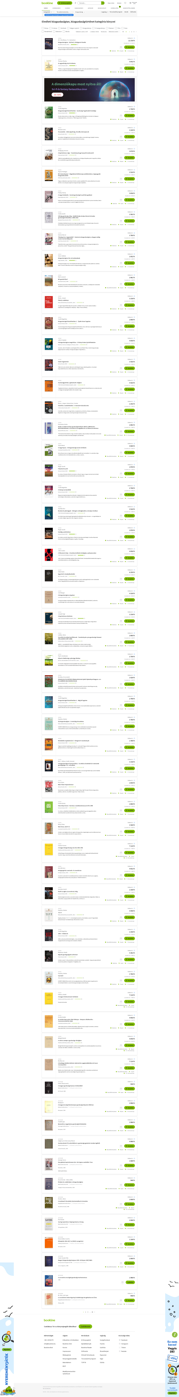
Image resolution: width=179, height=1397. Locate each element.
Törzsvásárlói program (116, 12)
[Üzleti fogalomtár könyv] (49, 365)
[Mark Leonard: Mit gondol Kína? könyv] (49, 280)
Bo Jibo (60, 1295)
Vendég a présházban (64, 532)
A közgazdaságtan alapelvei (66, 595)
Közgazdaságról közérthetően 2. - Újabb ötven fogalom (74, 321)
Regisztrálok (111, 3)
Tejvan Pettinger (62, 171)
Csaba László (61, 214)
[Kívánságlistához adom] (121, 47)
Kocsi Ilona (61, 782)
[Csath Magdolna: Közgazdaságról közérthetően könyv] (49, 112)
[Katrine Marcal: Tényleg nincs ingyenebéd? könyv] (49, 239)
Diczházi (60, 677)
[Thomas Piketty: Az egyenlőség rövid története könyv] (49, 64)
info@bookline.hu (49, 1344)
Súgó (101, 1359)
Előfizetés (133, 12)
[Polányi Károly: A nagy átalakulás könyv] (49, 196)
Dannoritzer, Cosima (72, 403)
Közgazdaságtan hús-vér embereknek (69, 258)
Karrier (65, 1347)
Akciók (126, 12)
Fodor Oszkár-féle (63, 1258)
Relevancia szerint (113, 31)
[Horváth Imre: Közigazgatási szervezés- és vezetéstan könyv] (49, 872)
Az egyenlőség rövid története (67, 63)
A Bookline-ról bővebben (71, 1340)
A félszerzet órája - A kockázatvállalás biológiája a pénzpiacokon (77, 553)
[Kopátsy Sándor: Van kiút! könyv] (49, 978)
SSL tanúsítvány (47, 1388)
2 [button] (131, 32)
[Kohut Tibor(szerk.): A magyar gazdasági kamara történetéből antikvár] (49, 1088)
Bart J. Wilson (62, 761)
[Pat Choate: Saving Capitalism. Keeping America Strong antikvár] (49, 1224)
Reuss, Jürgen (62, 403)
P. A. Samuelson (71, 40)
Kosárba (130, 47)
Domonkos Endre (63, 424)
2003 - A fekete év (63, 933)
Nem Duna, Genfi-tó (64, 827)
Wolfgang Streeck (63, 150)
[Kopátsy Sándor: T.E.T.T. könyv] (49, 914)
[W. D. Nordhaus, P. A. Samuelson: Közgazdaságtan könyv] (49, 43)
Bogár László (61, 466)
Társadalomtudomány (63, 12)
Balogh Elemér (62, 1038)
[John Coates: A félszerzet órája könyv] (49, 555)
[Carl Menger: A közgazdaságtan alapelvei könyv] (49, 597)
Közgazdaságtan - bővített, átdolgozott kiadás (72, 42)
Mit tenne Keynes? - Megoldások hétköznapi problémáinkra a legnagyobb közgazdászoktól (79, 174)
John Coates (61, 550)
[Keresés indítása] (103, 3)
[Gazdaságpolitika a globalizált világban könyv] (49, 385)
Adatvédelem (67, 1362)
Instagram (124, 1344)
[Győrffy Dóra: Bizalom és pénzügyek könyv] (49, 513)
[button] (136, 32)
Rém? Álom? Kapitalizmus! (65, 784)
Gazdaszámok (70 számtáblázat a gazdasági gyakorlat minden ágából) (79, 1143)
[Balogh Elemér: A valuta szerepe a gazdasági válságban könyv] (49, 1042)
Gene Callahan (62, 256)
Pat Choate (61, 1219)
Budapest (60, 1102)
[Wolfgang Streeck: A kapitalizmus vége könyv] (49, 154)
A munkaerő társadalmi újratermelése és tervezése (73, 1201)
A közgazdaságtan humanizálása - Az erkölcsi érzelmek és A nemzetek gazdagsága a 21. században (78, 764)
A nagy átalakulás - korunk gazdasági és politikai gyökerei (75, 195)
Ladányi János (62, 635)
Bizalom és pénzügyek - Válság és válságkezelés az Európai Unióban (78, 511)
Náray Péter (61, 824)
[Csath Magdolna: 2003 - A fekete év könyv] (49, 935)
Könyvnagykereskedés (70, 1359)
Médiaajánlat (67, 1355)
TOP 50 (83, 1362)
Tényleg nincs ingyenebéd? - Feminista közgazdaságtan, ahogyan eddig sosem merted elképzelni (79, 238)
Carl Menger (61, 593)
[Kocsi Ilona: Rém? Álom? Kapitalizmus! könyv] (49, 786)
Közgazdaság (79, 12)
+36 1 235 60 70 (48, 1340)
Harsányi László (62, 889)
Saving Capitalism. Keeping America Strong (70, 1222)
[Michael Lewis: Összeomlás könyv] (49, 134)
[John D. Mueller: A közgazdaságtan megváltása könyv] (49, 344)
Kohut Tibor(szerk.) (63, 1083)
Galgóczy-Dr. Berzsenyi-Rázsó (66, 1141)
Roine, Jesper (62, 298)
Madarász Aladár (62, 952)
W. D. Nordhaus (62, 40)
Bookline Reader (86, 1347)
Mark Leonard (62, 277)
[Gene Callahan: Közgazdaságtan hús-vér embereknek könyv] (49, 260)
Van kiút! (60, 976)
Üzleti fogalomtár (63, 361)
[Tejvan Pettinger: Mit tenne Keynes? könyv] (49, 175)
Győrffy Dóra (61, 508)
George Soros (62, 1160)
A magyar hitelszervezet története (68, 997)
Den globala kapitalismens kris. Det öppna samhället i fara (75, 1162)
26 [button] (92, 1312)
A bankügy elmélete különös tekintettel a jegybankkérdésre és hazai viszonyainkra (78, 1064)
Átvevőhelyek (104, 1351)
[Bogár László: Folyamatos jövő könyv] (49, 471)
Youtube (123, 1351)
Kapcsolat (103, 1355)
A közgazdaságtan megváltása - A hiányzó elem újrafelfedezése (76, 342)
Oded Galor (61, 572)
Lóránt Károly (61, 803)
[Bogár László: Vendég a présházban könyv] (49, 533)
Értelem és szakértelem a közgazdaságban (70, 1182)
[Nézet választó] (123, 32)
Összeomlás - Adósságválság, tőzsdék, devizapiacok (73, 132)
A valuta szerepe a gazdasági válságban (70, 1040)
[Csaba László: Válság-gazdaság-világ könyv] (49, 217)
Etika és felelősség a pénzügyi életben (69, 658)
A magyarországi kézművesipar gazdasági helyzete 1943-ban (76, 1105)
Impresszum (67, 1351)
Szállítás (103, 1347)
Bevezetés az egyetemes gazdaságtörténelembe (72, 1124)
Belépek (119, 3)
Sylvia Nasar (61, 445)
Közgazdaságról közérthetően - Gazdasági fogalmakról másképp (77, 111)
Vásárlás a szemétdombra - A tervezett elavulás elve (73, 405)
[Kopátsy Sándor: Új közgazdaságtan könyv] (49, 723)
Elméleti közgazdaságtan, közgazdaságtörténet (59, 15)
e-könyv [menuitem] (67, 8)
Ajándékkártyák (86, 1344)
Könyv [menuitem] (46, 8)
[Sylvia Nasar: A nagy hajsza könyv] (49, 449)
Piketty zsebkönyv (63, 300)
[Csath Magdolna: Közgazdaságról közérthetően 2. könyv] (49, 323)
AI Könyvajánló (66, 3)
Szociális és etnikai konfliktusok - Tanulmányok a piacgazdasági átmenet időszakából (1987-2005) (79, 638)
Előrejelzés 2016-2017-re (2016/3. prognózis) (70, 1241)
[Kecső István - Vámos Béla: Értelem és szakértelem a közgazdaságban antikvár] (49, 1184)
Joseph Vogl (61, 614)
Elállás (102, 1362)
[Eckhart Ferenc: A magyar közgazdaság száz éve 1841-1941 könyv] (49, 849)
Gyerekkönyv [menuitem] (56, 8)
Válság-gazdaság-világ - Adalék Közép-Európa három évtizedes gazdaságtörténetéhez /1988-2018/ (76, 217)
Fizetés (102, 1344)
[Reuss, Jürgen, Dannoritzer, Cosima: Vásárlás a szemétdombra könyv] (49, 407)
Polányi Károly (62, 193)
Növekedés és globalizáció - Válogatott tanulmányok (73, 741)
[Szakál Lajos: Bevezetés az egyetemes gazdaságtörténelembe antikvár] (49, 1125)
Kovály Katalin (62, 1017)
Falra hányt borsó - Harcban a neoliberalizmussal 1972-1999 (75, 806)
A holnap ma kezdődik (64, 490)
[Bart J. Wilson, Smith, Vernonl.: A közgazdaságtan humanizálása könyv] (49, 765)
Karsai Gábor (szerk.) (64, 1239)
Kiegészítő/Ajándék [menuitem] (129, 8)
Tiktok (123, 1347)
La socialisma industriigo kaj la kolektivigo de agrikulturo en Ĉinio (77, 1297)
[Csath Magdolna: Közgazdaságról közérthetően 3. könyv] (49, 702)
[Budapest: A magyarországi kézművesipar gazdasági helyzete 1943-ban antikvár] (49, 1107)
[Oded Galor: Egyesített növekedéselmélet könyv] (49, 575)
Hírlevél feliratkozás (87, 1355)
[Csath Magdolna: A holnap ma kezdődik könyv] (49, 491)
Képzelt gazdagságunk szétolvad (67, 954)
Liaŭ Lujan (65, 1295)
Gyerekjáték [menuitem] (115, 7)
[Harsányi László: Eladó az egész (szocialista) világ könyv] (49, 893)
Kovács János (62, 1199)
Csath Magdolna (62, 108)
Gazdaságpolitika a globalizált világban (70, 383)
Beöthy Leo (61, 1061)
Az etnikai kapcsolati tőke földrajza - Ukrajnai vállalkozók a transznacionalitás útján (75, 1020)
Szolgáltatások (105, 1340)
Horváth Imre (61, 868)
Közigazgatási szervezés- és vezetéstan (69, 870)
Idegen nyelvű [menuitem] (102, 8)
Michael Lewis (62, 129)
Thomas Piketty (62, 61)
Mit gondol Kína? (63, 279)
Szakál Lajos (61, 1122)
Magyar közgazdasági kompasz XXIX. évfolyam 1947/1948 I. (75, 1260)
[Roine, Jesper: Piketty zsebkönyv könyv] (49, 302)
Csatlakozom (85, 1326)
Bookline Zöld (67, 1344)
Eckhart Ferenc (62, 845)
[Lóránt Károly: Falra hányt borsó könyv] (49, 807)
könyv (59, 38)
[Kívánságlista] (125, 3)
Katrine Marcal (62, 235)
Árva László (66, 677)
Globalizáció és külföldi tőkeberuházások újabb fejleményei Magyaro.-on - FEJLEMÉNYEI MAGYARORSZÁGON (79, 680)
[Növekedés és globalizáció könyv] (49, 744)
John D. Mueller (62, 340)
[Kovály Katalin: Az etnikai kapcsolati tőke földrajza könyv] (49, 1021)
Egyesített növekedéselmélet (66, 574)
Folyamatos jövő (63, 469)
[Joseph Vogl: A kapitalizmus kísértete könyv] (49, 618)
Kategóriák (47, 12)
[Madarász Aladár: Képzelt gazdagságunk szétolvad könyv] (49, 956)
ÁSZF (64, 1366)
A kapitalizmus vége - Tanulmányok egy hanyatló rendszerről (76, 153)
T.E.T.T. (60, 912)
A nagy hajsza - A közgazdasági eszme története (72, 448)
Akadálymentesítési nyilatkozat (69, 1372)
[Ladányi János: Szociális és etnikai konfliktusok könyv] (49, 638)
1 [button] (129, 32)
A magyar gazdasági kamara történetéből (70, 1086)
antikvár (60, 1081)
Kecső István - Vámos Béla (65, 1180)
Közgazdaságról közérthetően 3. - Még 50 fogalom (72, 700)
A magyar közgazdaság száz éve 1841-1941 (70, 848)
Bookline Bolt (48, 1347)
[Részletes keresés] (75, 3)
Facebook (124, 1340)
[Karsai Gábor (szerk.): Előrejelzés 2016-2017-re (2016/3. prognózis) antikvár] (49, 1242)
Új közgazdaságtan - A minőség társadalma (71, 721)
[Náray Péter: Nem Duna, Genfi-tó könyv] (49, 828)
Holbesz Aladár (62, 994)
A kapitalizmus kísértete (65, 616)
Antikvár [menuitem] (90, 8)
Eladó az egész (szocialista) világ (68, 891)
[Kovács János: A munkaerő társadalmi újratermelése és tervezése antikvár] (49, 1202)
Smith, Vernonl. (70, 761)
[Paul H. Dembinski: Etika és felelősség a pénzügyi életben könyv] (49, 659)
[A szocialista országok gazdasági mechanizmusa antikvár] (49, 1280)
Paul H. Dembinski (63, 656)
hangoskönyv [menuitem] (79, 8)
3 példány (130, 1282)
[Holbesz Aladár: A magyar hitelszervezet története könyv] (49, 998)
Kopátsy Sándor (62, 719)
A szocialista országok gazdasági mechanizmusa (72, 1277)
